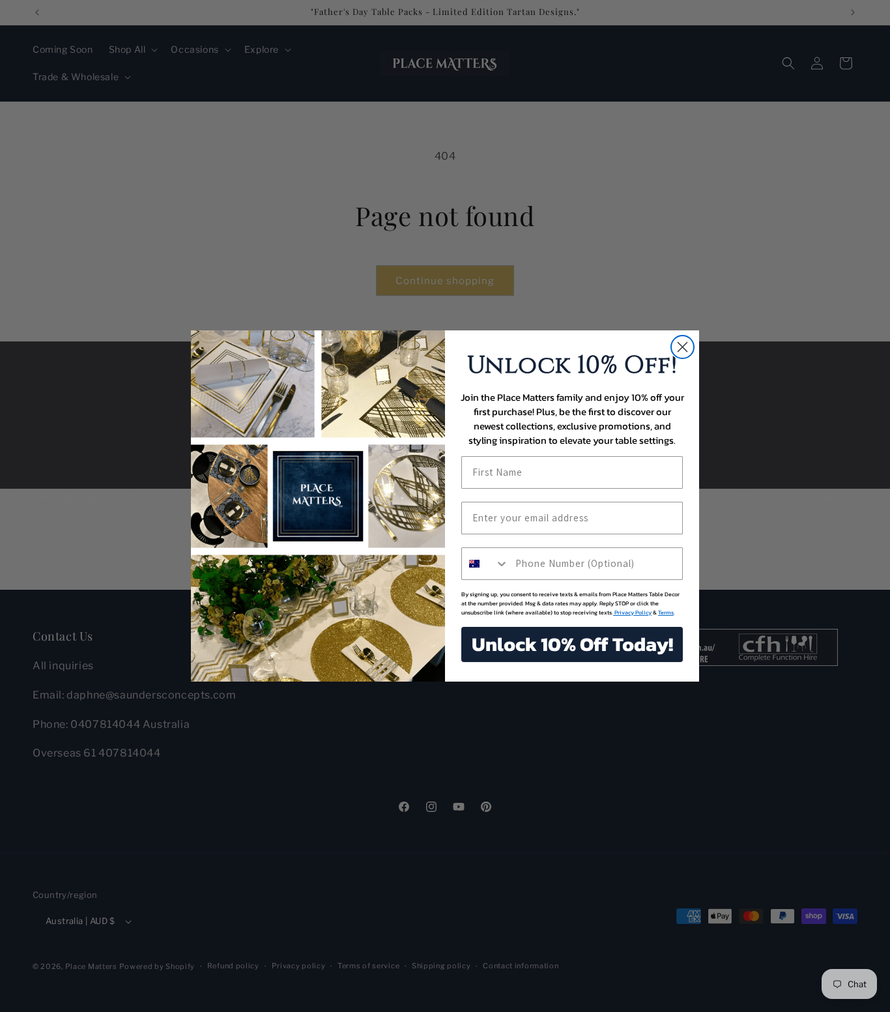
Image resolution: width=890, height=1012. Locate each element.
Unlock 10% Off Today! (572, 644)
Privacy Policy (632, 612)
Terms (666, 612)
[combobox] (485, 563)
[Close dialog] (682, 347)
